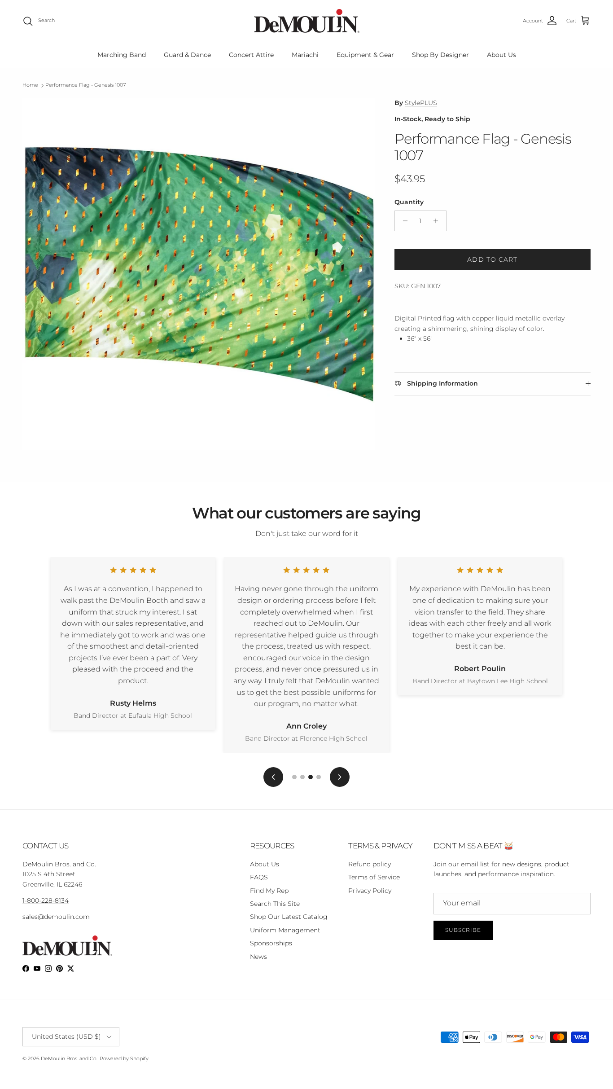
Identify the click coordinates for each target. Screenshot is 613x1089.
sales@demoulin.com (56, 917)
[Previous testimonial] (273, 777)
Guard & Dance (187, 55)
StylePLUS (421, 103)
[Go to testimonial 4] (318, 777)
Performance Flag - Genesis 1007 (85, 85)
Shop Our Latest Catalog (289, 917)
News (258, 957)
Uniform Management (285, 930)
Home (30, 85)
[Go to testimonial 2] (302, 777)
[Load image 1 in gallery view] (198, 274)
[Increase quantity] (438, 221)
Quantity (409, 202)
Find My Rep (269, 891)
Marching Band (121, 55)
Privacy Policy (369, 891)
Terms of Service (374, 877)
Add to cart (492, 259)
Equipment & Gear (365, 55)
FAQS (259, 877)
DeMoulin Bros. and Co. (69, 1058)
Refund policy (369, 864)
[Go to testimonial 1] (294, 777)
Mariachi (305, 55)
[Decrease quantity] (403, 221)
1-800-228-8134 (45, 900)
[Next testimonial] (340, 777)
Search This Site (275, 904)
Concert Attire (251, 55)
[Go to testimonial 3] (310, 777)
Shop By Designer (440, 55)
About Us (501, 55)
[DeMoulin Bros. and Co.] (306, 21)
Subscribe (463, 930)
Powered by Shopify (124, 1058)
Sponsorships (271, 943)
